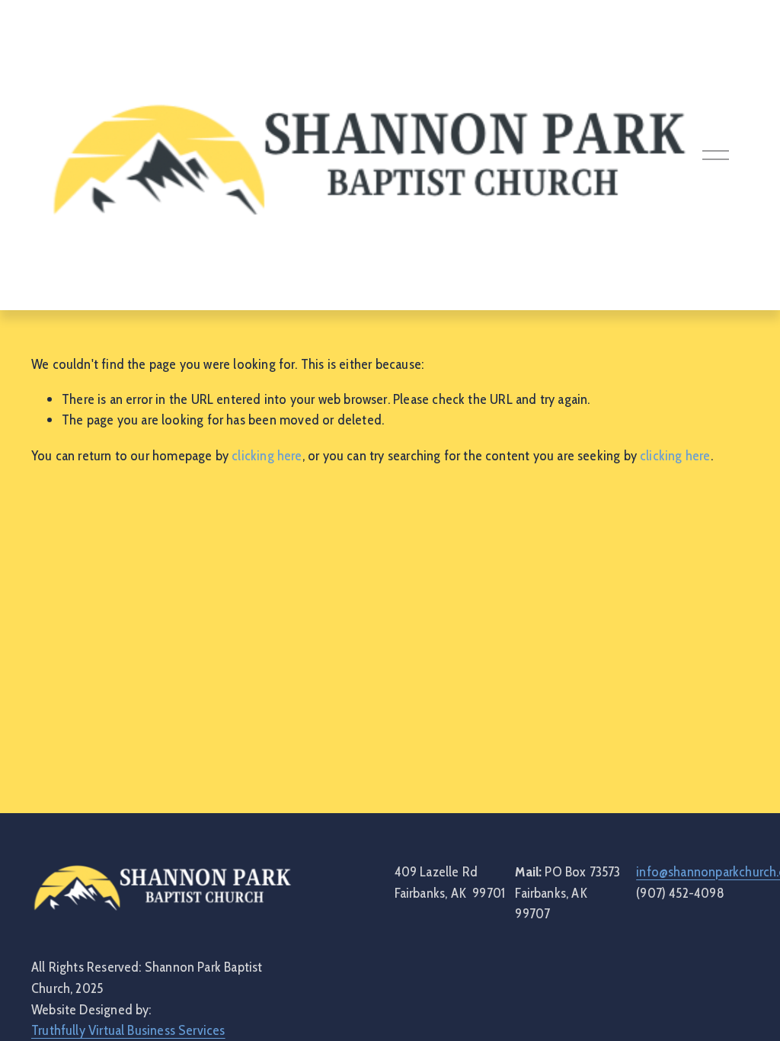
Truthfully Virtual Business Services (128, 1030)
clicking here (267, 455)
